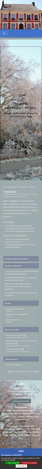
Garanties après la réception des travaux (20, 244)
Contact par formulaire (21, 401)
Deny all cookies (30, 463)
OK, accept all (13, 463)
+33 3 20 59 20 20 (21, 397)
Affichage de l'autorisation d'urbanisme (20, 228)
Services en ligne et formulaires (16, 259)
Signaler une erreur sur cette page (23, 371)
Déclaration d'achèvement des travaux (20, 231)
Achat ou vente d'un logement (17, 314)
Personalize (21, 466)
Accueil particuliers (10, 187)
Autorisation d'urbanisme (15, 309)
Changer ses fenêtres (15, 349)
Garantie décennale (13, 247)
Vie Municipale (19, 113)
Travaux (32, 187)
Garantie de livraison (13, 242)
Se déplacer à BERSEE (12, 455)
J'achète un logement (13, 365)
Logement (23, 187)
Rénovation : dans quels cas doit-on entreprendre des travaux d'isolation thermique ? (18, 286)
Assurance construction (16, 335)
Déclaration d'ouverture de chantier (19, 226)
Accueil (7, 113)
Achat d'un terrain (12, 320)
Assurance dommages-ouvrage (17, 239)
